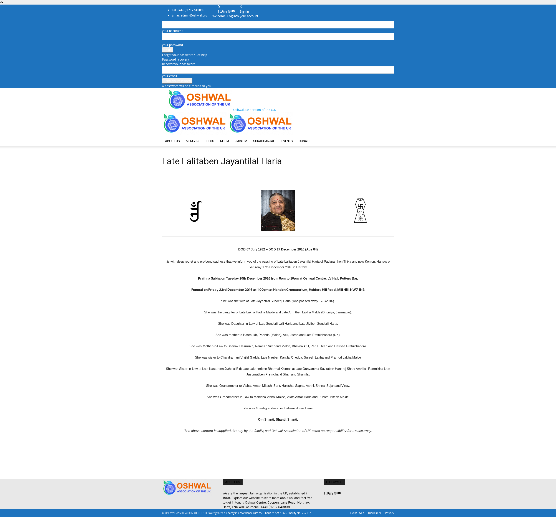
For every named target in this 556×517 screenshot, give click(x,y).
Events (287, 141)
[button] (219, 7)
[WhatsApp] (196, 452)
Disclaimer (374, 513)
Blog (210, 141)
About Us (172, 141)
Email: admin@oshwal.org (189, 15)
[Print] (216, 452)
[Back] (241, 7)
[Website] (230, 11)
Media (224, 141)
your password (172, 45)
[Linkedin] (225, 11)
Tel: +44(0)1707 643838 (188, 10)
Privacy (389, 513)
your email (169, 76)
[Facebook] (219, 11)
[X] (176, 452)
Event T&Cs (357, 513)
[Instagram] (221, 11)
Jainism (241, 141)
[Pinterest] (186, 452)
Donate (305, 141)
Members (193, 141)
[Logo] (195, 134)
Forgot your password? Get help (184, 55)
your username (172, 31)
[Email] (206, 452)
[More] (226, 452)
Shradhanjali (264, 141)
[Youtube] (233, 11)
